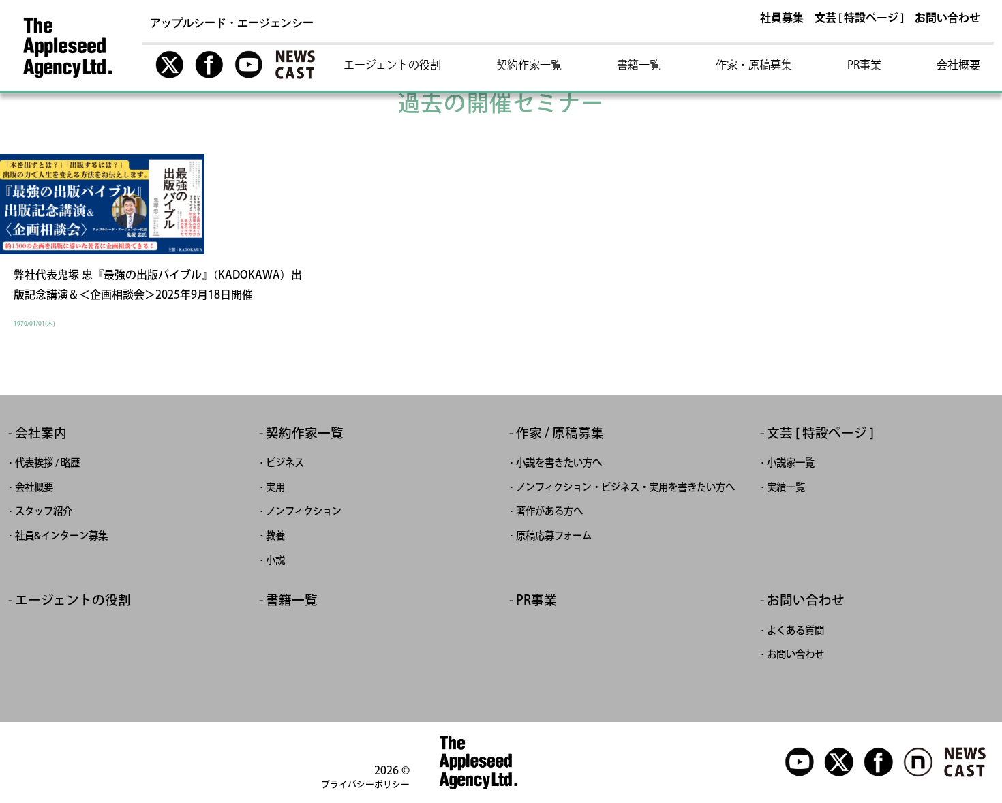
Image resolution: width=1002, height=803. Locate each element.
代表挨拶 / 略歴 (47, 462)
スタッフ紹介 (43, 511)
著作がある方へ (549, 511)
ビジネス (285, 462)
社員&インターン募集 (61, 535)
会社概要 (958, 64)
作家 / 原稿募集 (560, 433)
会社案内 (41, 433)
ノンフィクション (303, 511)
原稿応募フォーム (554, 535)
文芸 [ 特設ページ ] (859, 19)
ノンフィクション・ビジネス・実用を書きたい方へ (625, 487)
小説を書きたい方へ (559, 462)
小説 (275, 560)
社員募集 (782, 19)
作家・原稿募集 (754, 64)
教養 (275, 535)
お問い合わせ (947, 19)
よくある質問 (795, 630)
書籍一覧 (639, 64)
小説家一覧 (791, 462)
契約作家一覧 (529, 64)
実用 (275, 487)
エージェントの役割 (392, 64)
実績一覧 (786, 487)
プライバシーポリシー (365, 784)
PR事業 (864, 64)
